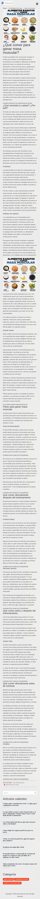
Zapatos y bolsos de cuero (12, 883)
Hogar (5, 8)
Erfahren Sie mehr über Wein (13, 847)
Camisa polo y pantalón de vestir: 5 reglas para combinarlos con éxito (20, 804)
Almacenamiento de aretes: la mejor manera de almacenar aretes (20, 865)
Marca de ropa (8, 879)
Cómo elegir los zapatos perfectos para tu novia (18, 831)
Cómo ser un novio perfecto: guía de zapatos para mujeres (19, 839)
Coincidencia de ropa (15, 8)
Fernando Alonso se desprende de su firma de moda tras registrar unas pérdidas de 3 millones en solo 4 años (19, 855)
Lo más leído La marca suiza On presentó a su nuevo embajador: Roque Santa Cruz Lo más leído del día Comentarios (19, 813)
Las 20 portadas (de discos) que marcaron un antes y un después (19, 823)
